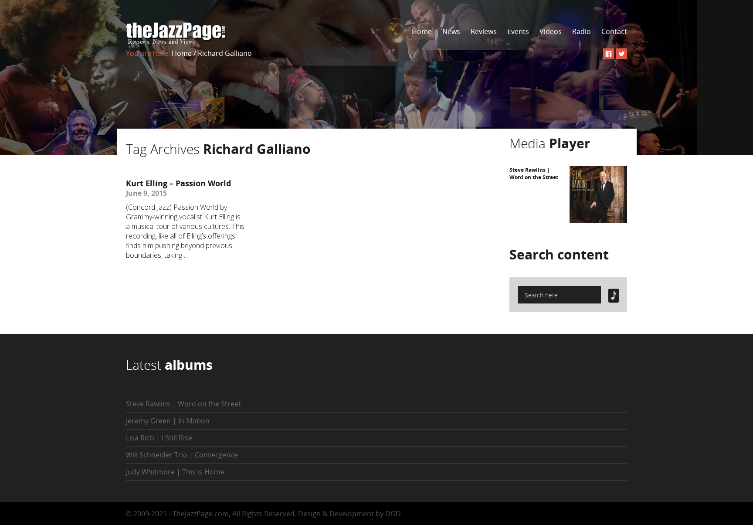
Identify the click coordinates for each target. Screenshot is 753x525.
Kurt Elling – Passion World (178, 183)
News (451, 31)
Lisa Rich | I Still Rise (159, 438)
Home (422, 31)
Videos (550, 31)
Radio (581, 31)
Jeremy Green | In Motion (168, 421)
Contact (614, 31)
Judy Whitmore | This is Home (175, 472)
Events (518, 31)
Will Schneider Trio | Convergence (182, 455)
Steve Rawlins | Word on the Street (533, 173)
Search (559, 254)
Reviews (484, 31)
